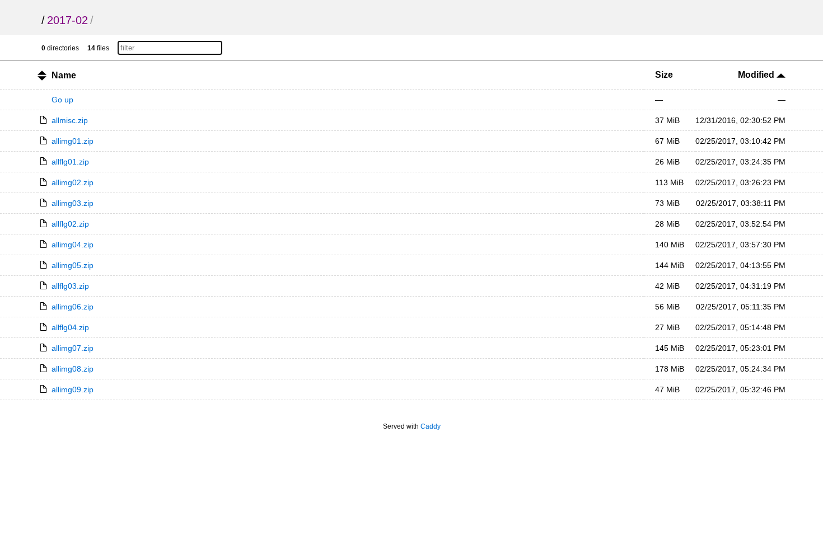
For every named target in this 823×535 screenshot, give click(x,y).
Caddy (430, 426)
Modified (757, 74)
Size (664, 74)
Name (64, 75)
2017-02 (67, 20)
